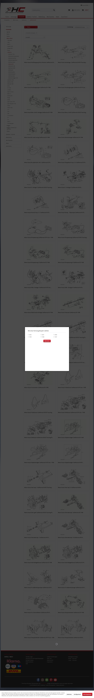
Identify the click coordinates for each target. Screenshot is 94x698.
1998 (43, 337)
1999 (30, 337)
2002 (30, 334)
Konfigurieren (77, 694)
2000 (56, 334)
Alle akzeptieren (87, 694)
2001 (43, 334)
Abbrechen (47, 341)
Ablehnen (69, 694)
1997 (56, 337)
